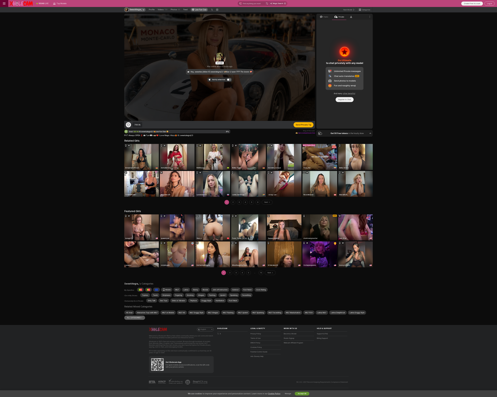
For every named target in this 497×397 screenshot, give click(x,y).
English (203, 329)
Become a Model (290, 334)
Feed (185, 9)
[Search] (267, 3)
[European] (156, 290)
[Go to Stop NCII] (200, 382)
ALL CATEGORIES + (134, 318)
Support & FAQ (322, 334)
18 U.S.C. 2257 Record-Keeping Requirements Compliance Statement (322, 382)
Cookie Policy (274, 394)
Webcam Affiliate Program (293, 343)
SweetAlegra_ (131, 283)
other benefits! (349, 93)
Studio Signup (289, 338)
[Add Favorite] (128, 124)
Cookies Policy (256, 347)
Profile (152, 9)
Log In (489, 4)
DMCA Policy (255, 343)
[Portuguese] (140, 290)
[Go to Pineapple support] (188, 382)
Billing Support (322, 338)
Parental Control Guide (258, 352)
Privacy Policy (255, 334)
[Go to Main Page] (21, 3)
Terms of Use (255, 338)
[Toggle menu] (4, 3)
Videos (162, 9)
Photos (175, 9)
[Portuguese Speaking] (148, 290)
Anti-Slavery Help (257, 356)
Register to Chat (344, 99)
